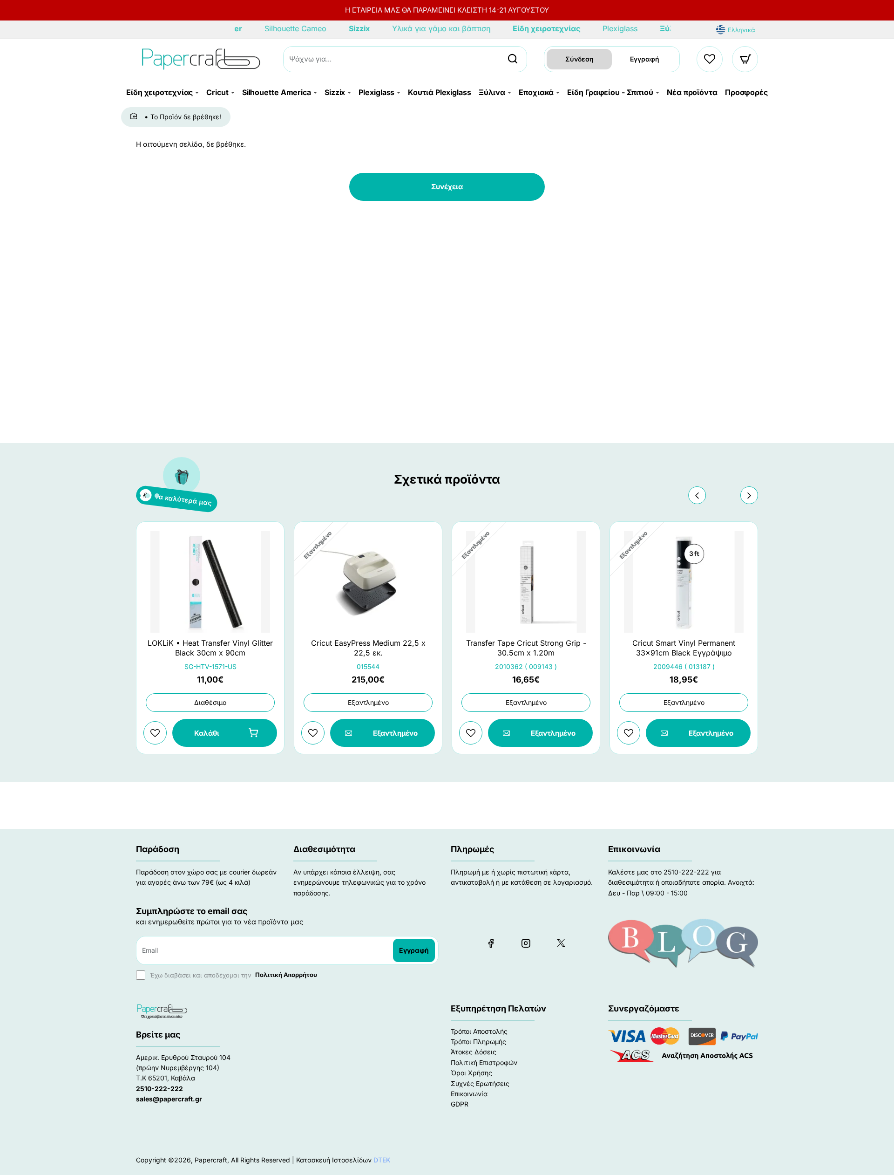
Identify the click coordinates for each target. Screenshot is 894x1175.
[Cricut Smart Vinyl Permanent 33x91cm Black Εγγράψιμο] (684, 582)
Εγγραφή (644, 59)
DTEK (381, 1160)
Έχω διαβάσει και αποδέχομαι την (232, 974)
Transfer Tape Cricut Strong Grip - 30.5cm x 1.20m (526, 647)
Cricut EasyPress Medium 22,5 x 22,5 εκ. (368, 647)
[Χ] (561, 943)
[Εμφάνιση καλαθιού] (745, 59)
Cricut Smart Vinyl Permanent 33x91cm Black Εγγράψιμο (683, 647)
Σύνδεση (579, 59)
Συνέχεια (447, 186)
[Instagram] (526, 943)
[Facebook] (491, 943)
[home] (135, 116)
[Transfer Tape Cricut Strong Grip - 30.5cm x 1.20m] (526, 582)
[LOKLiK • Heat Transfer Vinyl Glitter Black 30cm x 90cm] (210, 582)
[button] (697, 495)
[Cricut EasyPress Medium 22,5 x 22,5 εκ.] (368, 582)
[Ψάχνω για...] (513, 59)
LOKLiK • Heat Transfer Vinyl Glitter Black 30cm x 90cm (210, 647)
